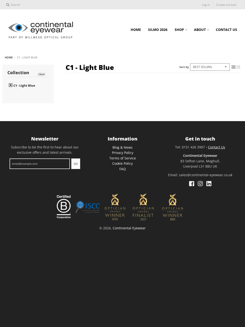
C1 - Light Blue (24, 85)
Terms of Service (122, 158)
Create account (226, 5)
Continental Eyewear (129, 228)
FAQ (122, 169)
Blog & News (122, 147)
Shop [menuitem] (179, 29)
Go (76, 163)
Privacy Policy (122, 152)
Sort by (184, 67)
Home (9, 57)
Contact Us (216, 147)
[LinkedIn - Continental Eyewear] (209, 183)
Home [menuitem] (136, 29)
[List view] (238, 67)
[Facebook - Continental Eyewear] (192, 183)
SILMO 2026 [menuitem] (157, 29)
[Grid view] (233, 67)
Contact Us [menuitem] (226, 29)
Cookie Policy (122, 163)
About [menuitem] (200, 29)
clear (41, 74)
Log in (206, 5)
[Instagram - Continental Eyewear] (200, 183)
